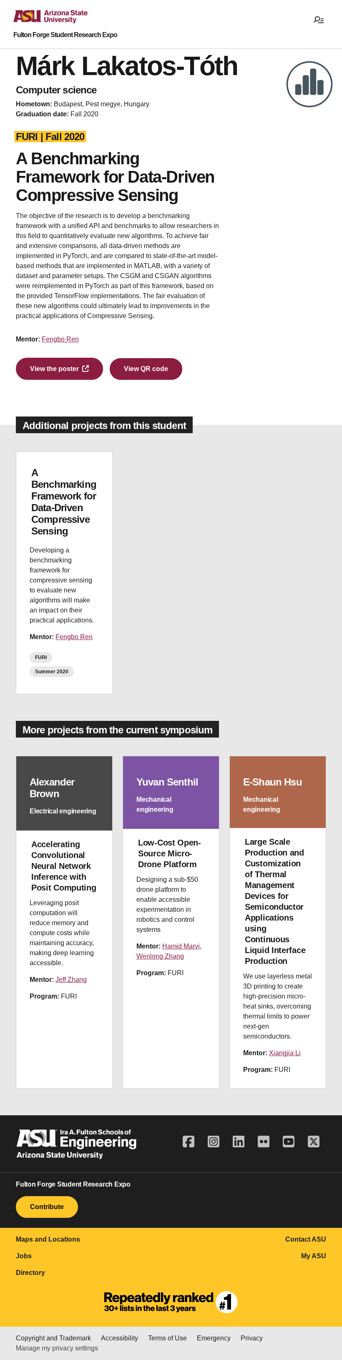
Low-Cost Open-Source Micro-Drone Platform (169, 853)
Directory (30, 1272)
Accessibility (119, 1338)
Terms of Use (167, 1338)
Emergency (214, 1338)
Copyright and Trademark (53, 1338)
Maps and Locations (48, 1239)
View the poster (54, 368)
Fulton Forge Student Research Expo (65, 35)
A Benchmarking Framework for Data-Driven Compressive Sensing (63, 502)
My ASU (313, 1256)
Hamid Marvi (181, 946)
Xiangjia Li (285, 1052)
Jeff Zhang (71, 979)
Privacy (252, 1338)
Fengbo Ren (60, 339)
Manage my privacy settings (57, 1348)
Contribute (47, 1206)
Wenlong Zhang (160, 956)
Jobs (24, 1256)
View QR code (146, 368)
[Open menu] (319, 19)
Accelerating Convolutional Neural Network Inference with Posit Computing (63, 866)
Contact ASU (305, 1239)
